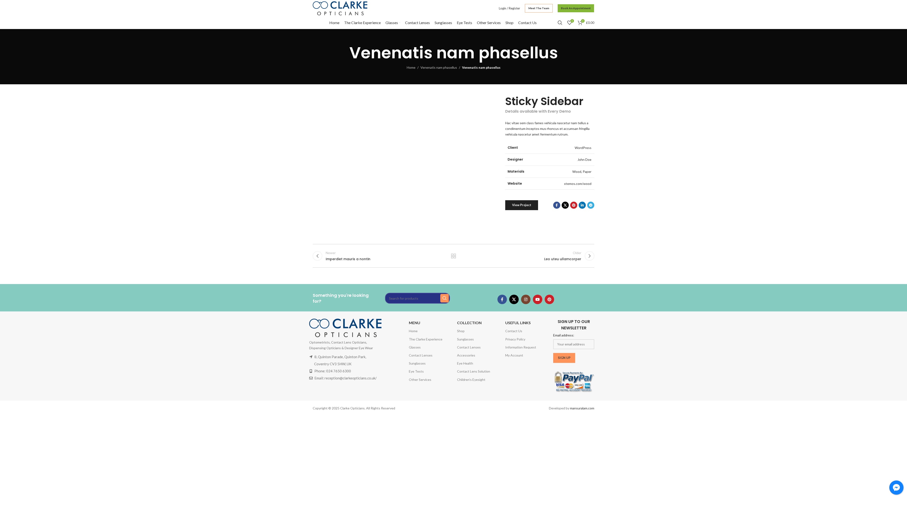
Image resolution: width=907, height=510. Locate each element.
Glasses (415, 347)
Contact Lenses (420, 355)
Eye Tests (416, 371)
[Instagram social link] (526, 299)
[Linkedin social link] (582, 205)
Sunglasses (417, 363)
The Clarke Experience (425, 339)
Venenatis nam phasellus (438, 67)
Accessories (466, 355)
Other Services (420, 380)
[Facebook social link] (556, 205)
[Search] (560, 22)
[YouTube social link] (537, 299)
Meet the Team (538, 8)
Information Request (520, 347)
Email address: (563, 335)
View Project (521, 205)
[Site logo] (340, 8)
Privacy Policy (515, 339)
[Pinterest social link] (573, 205)
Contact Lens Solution (473, 371)
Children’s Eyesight (471, 380)
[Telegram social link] (590, 205)
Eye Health (465, 363)
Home (411, 67)
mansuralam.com (582, 408)
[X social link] (565, 205)
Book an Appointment (576, 8)
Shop (461, 331)
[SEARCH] (444, 298)
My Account (514, 355)
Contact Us (513, 331)
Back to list (453, 256)
